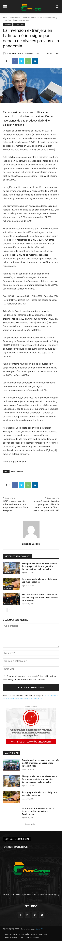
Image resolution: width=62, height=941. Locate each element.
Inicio (5, 17)
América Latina (17, 471)
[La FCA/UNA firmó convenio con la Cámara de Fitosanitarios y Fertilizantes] (11, 813)
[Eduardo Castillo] (5, 53)
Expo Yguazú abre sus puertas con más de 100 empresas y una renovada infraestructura (40, 763)
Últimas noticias (18, 24)
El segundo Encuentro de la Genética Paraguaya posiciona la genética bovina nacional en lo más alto (39, 566)
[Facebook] (15, 61)
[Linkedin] (35, 61)
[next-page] (9, 610)
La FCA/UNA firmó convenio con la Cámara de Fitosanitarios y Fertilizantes (38, 811)
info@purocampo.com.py (15, 846)
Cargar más (30, 824)
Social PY (39, 929)
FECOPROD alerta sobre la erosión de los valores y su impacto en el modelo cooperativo (40, 597)
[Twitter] (21, 61)
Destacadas (14, 17)
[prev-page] (4, 610)
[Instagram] (27, 915)
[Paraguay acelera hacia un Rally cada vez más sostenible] (11, 584)
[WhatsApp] (28, 61)
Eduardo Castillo (16, 53)
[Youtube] (41, 915)
